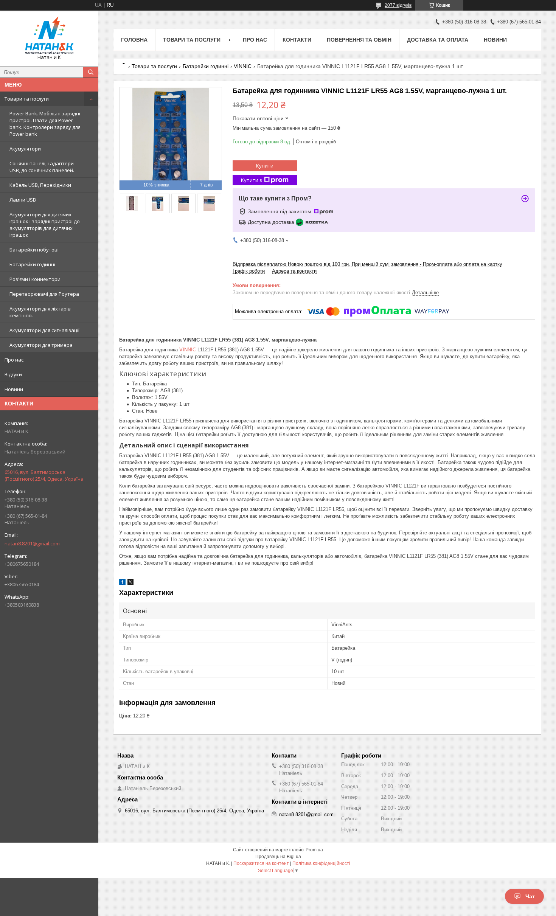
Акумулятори (25, 148)
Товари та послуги (27, 98)
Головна (134, 40)
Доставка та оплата (437, 40)
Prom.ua (314, 849)
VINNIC (243, 66)
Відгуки (13, 374)
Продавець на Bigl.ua (278, 856)
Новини (14, 389)
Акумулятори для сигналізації (44, 330)
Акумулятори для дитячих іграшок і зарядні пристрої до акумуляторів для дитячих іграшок (44, 224)
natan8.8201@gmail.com (32, 543)
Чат (530, 896)
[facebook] (122, 583)
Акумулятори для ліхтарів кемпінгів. (40, 312)
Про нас (14, 359)
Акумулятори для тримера (41, 345)
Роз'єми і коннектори (35, 279)
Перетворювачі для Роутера (44, 293)
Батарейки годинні (32, 264)
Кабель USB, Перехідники (40, 185)
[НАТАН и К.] (49, 35)
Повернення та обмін (359, 40)
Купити (264, 165)
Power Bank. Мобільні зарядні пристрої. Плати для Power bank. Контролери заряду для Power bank (45, 123)
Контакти (297, 40)
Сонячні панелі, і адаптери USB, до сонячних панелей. (41, 167)
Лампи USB (22, 199)
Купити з (251, 180)
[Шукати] (90, 72)
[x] (130, 583)
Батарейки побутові (34, 249)
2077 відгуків (398, 5)
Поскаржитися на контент (261, 863)
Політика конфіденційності (321, 863)
